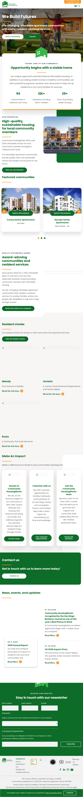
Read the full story (10, 391)
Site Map (42, 785)
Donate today (14, 539)
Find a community (12, 36)
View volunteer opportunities (41, 538)
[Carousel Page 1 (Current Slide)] (38, 238)
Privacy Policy (18, 785)
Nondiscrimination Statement (58, 785)
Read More (13, 661)
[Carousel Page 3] (44, 238)
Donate (33, 36)
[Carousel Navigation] (41, 212)
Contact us (14, 576)
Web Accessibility (31, 785)
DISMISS (69, 793)
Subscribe (71, 744)
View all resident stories (15, 339)
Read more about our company (18, 308)
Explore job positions (68, 538)
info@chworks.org (22, 772)
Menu (75, 6)
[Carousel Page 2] (41, 238)
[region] (41, 793)
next (79, 212)
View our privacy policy (54, 793)
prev (4, 212)
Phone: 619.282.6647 (20, 763)
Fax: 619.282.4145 (20, 768)
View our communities (14, 170)
